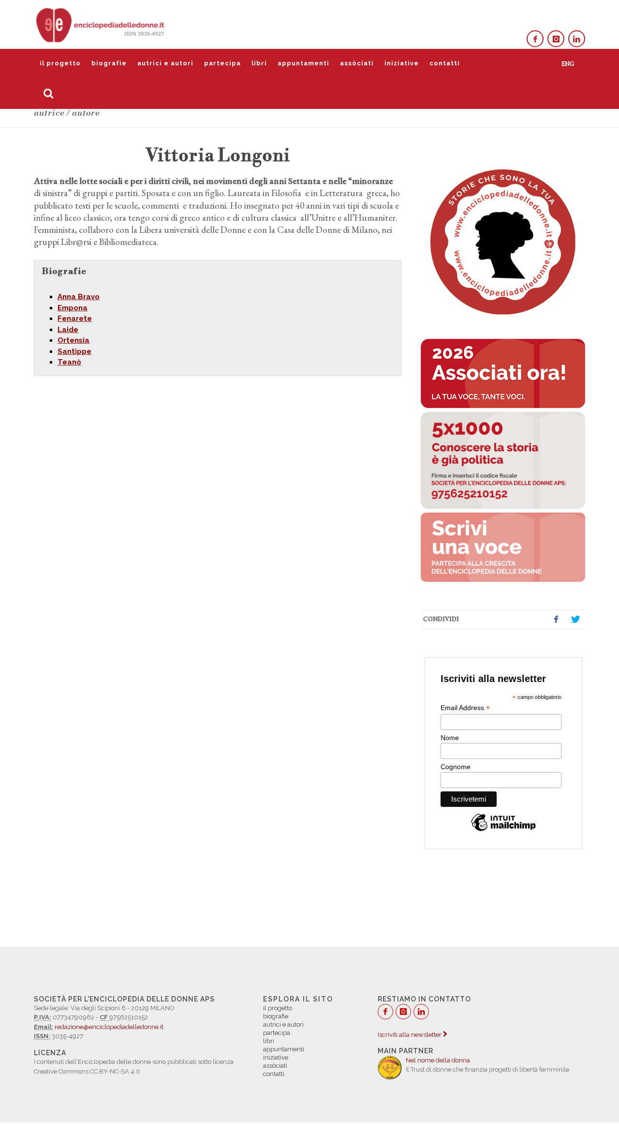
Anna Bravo (79, 296)
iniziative (401, 63)
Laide (68, 329)
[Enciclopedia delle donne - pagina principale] (101, 24)
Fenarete (75, 318)
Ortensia (73, 340)
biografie (109, 63)
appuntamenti (303, 63)
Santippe (74, 351)
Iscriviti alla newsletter (410, 1034)
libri (259, 63)
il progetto (60, 63)
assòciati (357, 63)
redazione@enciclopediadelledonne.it (109, 1027)
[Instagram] (555, 38)
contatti (444, 63)
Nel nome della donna (438, 1060)
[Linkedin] (576, 38)
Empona (73, 307)
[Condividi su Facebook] (556, 619)
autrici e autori (165, 63)
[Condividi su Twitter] (575, 619)
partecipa (222, 63)
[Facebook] (535, 38)
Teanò (69, 362)
